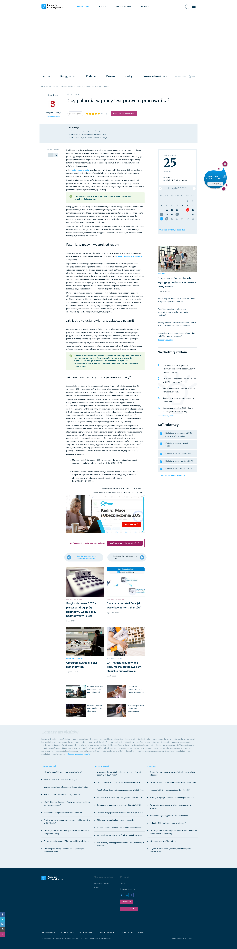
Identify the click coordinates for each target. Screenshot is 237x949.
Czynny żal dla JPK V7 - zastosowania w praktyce (118, 782)
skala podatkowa (65, 742)
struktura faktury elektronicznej (102, 748)
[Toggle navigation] (194, 6)
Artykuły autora (53, 116)
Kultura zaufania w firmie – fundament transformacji (119, 827)
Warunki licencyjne (127, 932)
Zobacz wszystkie (165, 340)
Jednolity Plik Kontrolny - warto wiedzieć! (168, 823)
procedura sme (125, 748)
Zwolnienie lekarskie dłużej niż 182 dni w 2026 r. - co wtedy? (179, 380)
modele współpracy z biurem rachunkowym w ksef (65, 748)
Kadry (129, 76)
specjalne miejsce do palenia (129, 256)
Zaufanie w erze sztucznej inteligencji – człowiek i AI (119, 797)
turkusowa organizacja (180, 742)
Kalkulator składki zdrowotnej (178, 453)
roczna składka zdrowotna (111, 739)
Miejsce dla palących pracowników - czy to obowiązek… (95, 708)
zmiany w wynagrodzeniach (146, 748)
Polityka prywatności (48, 932)
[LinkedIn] (2, 924)
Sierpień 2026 (177, 188)
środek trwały (144, 739)
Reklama (103, 6)
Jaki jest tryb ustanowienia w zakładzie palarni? (89, 134)
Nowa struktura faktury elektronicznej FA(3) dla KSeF (173, 782)
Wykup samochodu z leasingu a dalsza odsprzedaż (66, 787)
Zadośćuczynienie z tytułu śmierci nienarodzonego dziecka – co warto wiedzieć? (173, 312)
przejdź (215, 184)
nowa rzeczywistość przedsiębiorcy (178, 745)
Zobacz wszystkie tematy (79, 754)
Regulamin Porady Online (107, 932)
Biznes (45, 76)
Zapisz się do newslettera (124, 113)
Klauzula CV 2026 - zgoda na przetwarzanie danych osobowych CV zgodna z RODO (179, 369)
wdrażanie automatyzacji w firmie (146, 745)
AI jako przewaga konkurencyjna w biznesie (115, 820)
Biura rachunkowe (154, 76)
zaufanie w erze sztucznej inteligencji (153, 742)
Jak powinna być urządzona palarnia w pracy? (89, 138)
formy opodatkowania (162, 739)
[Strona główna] (42, 86)
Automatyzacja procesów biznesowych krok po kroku (120, 812)
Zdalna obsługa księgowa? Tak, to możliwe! (169, 815)
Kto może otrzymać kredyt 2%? (164, 841)
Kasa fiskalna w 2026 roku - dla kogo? (60, 779)
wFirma (96, 887)
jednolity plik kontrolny (90, 751)
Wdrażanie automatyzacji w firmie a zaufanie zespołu (119, 835)
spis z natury (81, 742)
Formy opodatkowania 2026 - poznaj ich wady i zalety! (67, 841)
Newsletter (126, 902)
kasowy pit (130, 739)
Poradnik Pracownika (101, 883)
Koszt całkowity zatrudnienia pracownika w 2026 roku (120, 790)
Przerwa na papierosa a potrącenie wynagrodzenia (136, 708)
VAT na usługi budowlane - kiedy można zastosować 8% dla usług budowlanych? (124, 667)
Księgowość (68, 76)
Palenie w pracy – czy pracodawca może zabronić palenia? (95, 689)
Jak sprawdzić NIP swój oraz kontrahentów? (63, 772)
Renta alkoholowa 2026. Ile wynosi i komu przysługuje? (179, 390)
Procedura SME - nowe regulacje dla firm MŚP (170, 790)
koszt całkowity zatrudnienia (122, 742)
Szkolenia (145, 6)
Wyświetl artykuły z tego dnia (172, 230)
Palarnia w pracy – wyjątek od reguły (85, 131)
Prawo (110, 76)
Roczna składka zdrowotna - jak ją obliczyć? (62, 794)
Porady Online (83, 6)
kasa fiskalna (64, 739)
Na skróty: (74, 127)
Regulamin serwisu (67, 932)
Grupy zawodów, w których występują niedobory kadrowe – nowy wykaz (177, 282)
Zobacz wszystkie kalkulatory (171, 475)
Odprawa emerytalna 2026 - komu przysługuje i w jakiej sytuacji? (178, 410)
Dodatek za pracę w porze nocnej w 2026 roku (178, 400)
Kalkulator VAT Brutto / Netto (178, 468)
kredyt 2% (131, 751)
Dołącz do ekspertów (127, 889)
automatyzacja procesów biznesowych (59, 745)
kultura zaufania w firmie (119, 745)
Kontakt (122, 883)
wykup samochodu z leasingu (85, 739)
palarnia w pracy (75, 114)
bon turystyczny (59, 754)
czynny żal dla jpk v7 (98, 742)
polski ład (181, 751)
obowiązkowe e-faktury (113, 751)
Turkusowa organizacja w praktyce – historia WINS (119, 805)
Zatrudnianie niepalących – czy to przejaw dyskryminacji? (136, 689)
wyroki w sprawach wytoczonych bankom (156, 751)
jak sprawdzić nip (48, 739)
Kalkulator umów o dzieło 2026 (179, 461)
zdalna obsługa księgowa (67, 751)
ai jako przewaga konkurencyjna (92, 745)
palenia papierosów (81, 170)
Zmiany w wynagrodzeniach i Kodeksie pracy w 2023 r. (173, 797)
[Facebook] (2, 914)
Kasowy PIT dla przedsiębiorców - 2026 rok (63, 812)
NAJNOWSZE (163, 274)
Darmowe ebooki (123, 6)
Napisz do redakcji (129, 909)
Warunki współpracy (86, 932)
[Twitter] (2, 919)
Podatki (91, 76)
